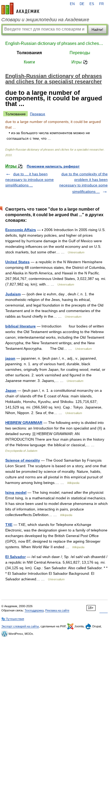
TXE (8, 524)
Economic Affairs (20, 230)
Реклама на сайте (57, 610)
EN (72, 4)
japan (10, 358)
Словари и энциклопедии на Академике (45, 19)
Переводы (80, 52)
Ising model (15, 492)
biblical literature (20, 326)
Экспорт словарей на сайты (20, 626)
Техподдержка (34, 610)
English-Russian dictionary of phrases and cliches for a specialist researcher (54, 43)
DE (82, 4)
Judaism (13, 294)
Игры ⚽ (79, 62)
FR (101, 4)
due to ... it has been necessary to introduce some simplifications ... (29, 179)
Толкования (29, 52)
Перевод (37, 114)
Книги (29, 62)
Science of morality (22, 460)
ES (91, 4)
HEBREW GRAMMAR (23, 422)
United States (17, 262)
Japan (10, 390)
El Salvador (15, 557)
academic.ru (20, 8)
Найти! (97, 29)
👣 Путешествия (12, 618)
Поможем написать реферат (53, 166)
